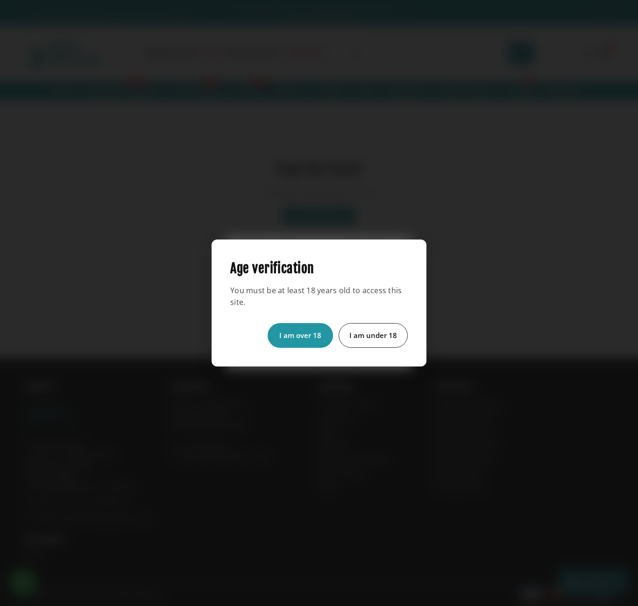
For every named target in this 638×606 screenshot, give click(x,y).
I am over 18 (300, 335)
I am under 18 (373, 335)
